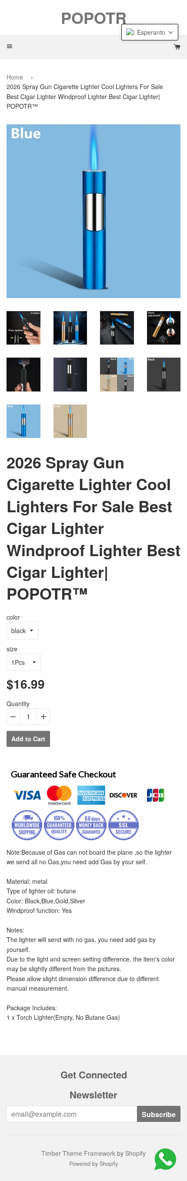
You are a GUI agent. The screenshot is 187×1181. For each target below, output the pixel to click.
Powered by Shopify (93, 1164)
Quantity (18, 703)
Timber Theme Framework (78, 1153)
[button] (150, 32)
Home (15, 77)
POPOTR (94, 17)
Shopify (135, 1153)
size (12, 648)
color (13, 617)
